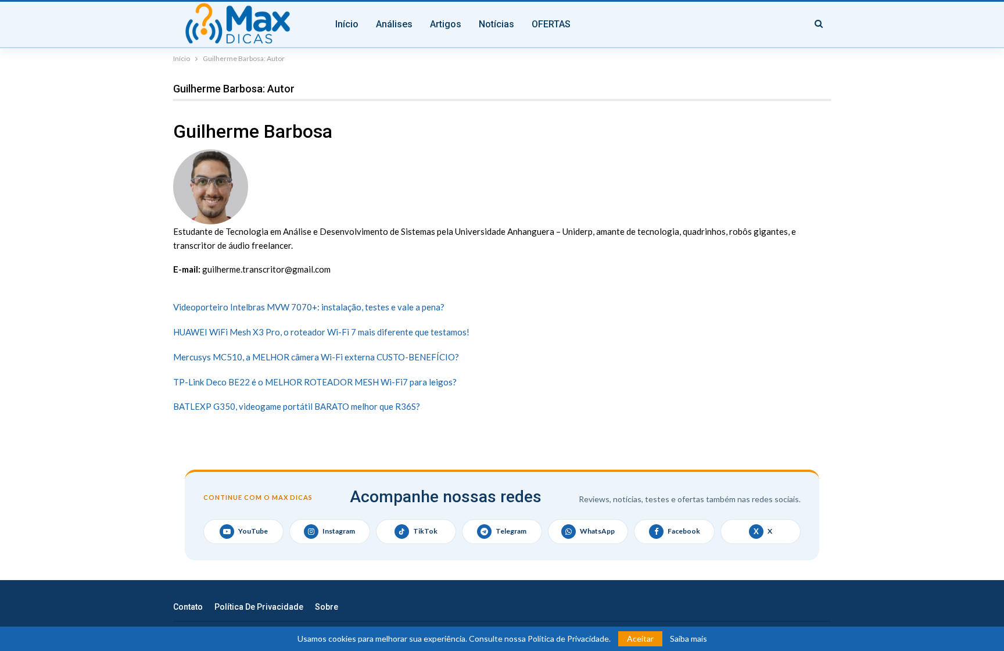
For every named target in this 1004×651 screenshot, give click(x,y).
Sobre (326, 606)
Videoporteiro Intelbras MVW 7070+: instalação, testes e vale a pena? (308, 307)
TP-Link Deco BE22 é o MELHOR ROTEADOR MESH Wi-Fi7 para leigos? (315, 382)
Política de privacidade (258, 606)
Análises (394, 24)
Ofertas (551, 24)
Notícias (496, 24)
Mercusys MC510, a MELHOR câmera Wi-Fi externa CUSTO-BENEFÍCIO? (316, 357)
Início (346, 24)
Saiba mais (688, 639)
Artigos (445, 24)
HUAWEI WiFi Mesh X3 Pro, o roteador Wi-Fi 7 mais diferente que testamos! (321, 332)
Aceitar (640, 638)
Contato (188, 606)
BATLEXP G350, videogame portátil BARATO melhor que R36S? (296, 406)
